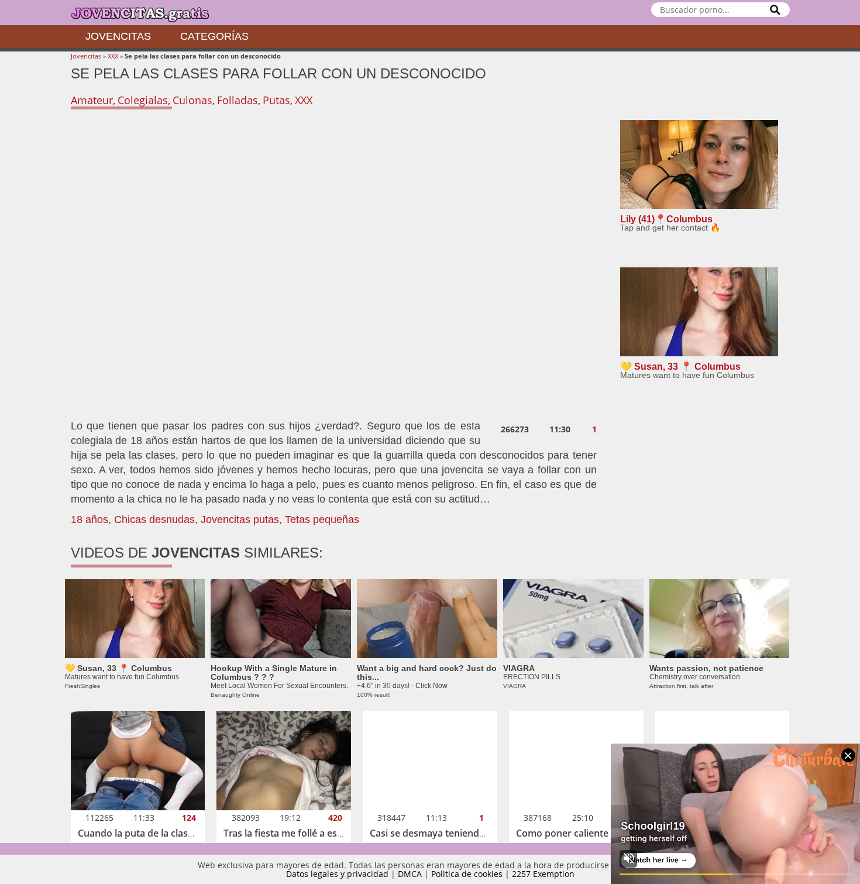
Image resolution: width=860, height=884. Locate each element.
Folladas (237, 100)
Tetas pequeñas (322, 519)
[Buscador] (775, 9)
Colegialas (143, 100)
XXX (113, 55)
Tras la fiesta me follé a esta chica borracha (318, 833)
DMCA (410, 873)
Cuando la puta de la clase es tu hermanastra (177, 833)
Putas (276, 100)
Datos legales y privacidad (337, 873)
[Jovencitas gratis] (150, 12)
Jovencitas (118, 36)
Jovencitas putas (240, 519)
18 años (89, 519)
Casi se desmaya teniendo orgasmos (451, 833)
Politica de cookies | (471, 873)
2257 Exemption (543, 873)
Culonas (192, 100)
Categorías (214, 36)
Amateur (92, 100)
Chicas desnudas (154, 519)
